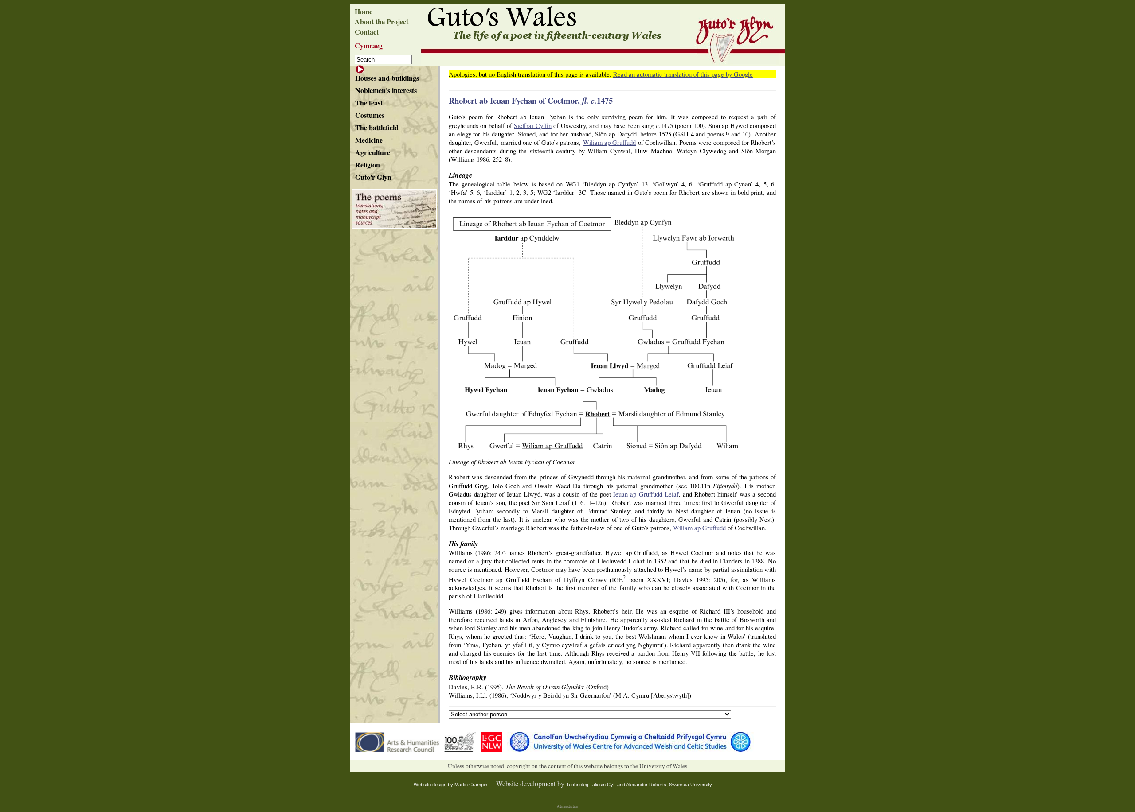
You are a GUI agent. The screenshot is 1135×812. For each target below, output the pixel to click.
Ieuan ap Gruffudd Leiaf (646, 494)
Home (363, 11)
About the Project (381, 21)
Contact (367, 32)
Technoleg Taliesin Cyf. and (596, 784)
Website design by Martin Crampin (450, 784)
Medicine (369, 140)
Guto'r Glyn (373, 177)
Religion (367, 164)
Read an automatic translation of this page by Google (683, 74)
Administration (567, 806)
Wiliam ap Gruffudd (609, 142)
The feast (369, 102)
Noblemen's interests (386, 90)
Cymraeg (369, 45)
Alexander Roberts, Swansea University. (669, 784)
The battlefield (377, 127)
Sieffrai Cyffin (532, 125)
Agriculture (372, 152)
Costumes (369, 115)
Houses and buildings (387, 78)
